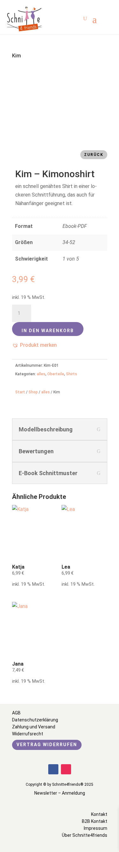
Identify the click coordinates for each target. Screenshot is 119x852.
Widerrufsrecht (27, 733)
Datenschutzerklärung (35, 719)
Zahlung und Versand (33, 726)
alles (41, 374)
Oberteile (55, 374)
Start (20, 392)
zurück (93, 154)
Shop (33, 392)
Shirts (71, 374)
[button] (34, 345)
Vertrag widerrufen (47, 744)
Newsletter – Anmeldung (59, 793)
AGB (16, 712)
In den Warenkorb (48, 330)
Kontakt (99, 814)
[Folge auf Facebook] (53, 769)
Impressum (95, 828)
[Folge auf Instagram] (66, 769)
